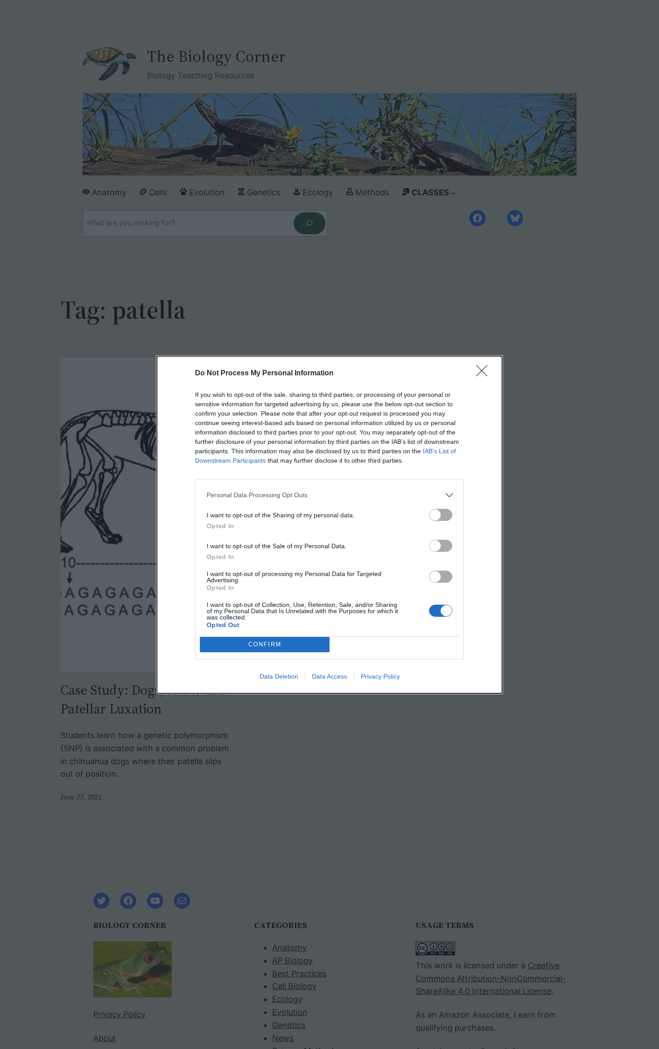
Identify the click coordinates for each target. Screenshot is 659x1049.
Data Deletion (279, 676)
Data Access (329, 676)
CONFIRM (265, 644)
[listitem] (329, 495)
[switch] (440, 515)
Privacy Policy (380, 676)
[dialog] (329, 524)
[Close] (484, 373)
